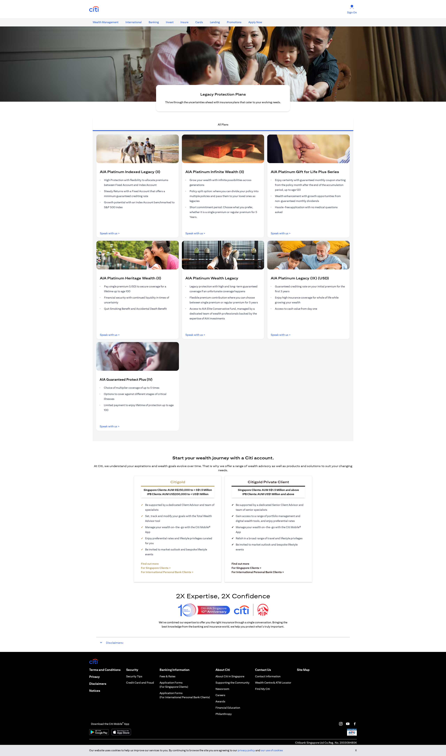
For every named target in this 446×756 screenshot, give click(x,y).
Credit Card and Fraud (140, 682)
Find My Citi (262, 689)
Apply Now (255, 22)
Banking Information (175, 670)
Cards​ (199, 22)
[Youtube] (348, 724)
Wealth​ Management (105, 22)
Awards (220, 701)
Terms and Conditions (105, 670)
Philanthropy (224, 714)
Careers (220, 695)
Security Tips (134, 676)
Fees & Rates (167, 676)
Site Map (303, 670)
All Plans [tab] (223, 124)
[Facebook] (355, 724)
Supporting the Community (232, 682)
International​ (133, 22)
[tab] (105, 22)
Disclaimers (97, 684)
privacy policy (246, 750)
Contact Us (263, 670)
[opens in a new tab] (94, 9)
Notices (94, 690)
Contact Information (267, 676)
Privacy (94, 677)
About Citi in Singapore (230, 676)
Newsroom (222, 689)
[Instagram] (341, 724)
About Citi (223, 670)
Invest (170, 22)
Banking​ (154, 22)
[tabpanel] (223, 286)
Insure (184, 22)
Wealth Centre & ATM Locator (273, 682)
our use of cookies (272, 750)
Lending (215, 22)
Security (132, 670)
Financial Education (228, 707)
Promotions (234, 22)
